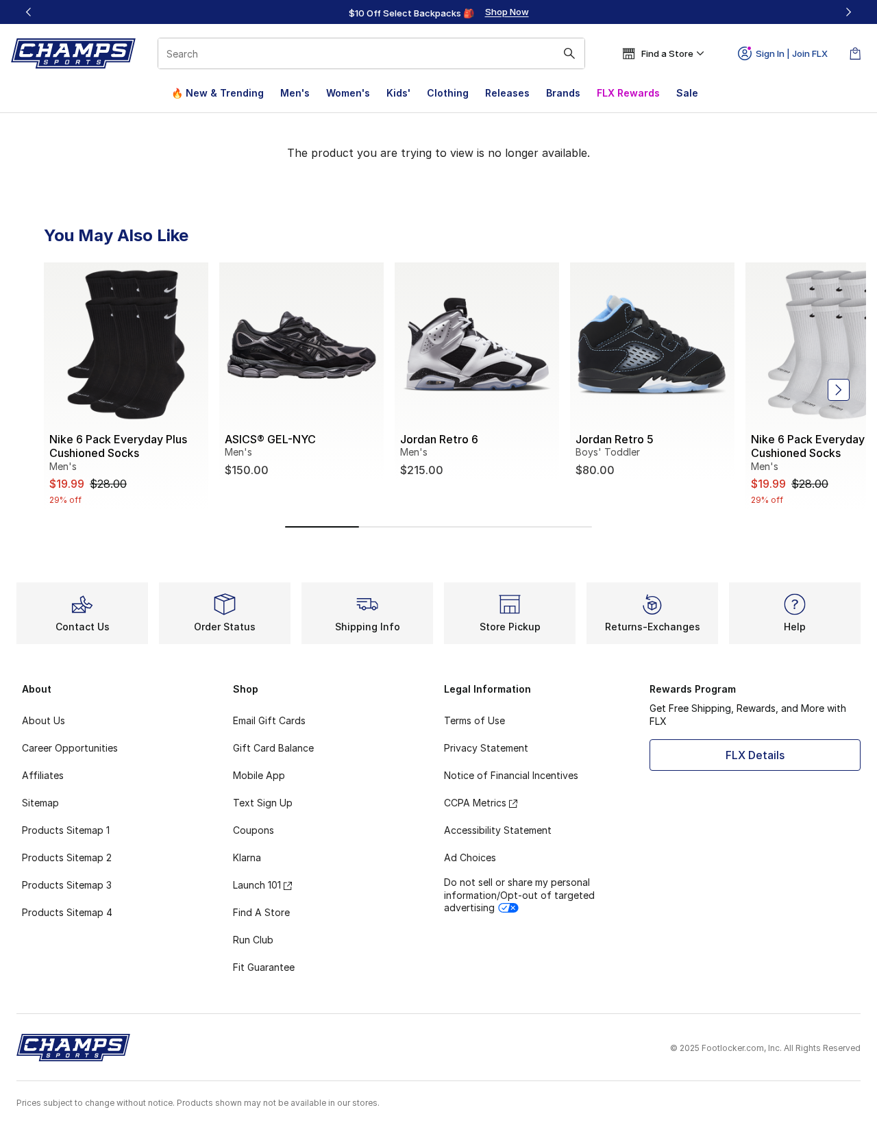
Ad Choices (470, 857)
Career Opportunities (70, 748)
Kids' (398, 93)
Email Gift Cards (269, 720)
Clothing (448, 93)
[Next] (848, 12)
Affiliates (43, 775)
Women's (348, 93)
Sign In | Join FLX (792, 53)
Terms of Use (474, 720)
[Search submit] (569, 53)
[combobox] (371, 53)
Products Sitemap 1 (66, 830)
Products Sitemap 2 (67, 857)
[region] (438, 12)
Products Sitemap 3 (67, 885)
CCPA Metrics (475, 802)
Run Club (253, 939)
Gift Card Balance (273, 748)
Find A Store (261, 912)
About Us (43, 720)
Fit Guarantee (264, 967)
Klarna (247, 857)
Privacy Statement (486, 748)
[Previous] (29, 12)
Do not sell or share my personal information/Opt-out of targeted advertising (519, 894)
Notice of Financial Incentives (511, 775)
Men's (295, 93)
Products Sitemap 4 (67, 912)
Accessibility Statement (498, 830)
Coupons (253, 830)
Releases (507, 93)
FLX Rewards (628, 93)
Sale (687, 93)
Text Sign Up (263, 802)
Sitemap (40, 802)
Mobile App (259, 775)
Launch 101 (257, 885)
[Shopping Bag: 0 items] (855, 53)
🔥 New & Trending (217, 93)
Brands (563, 93)
